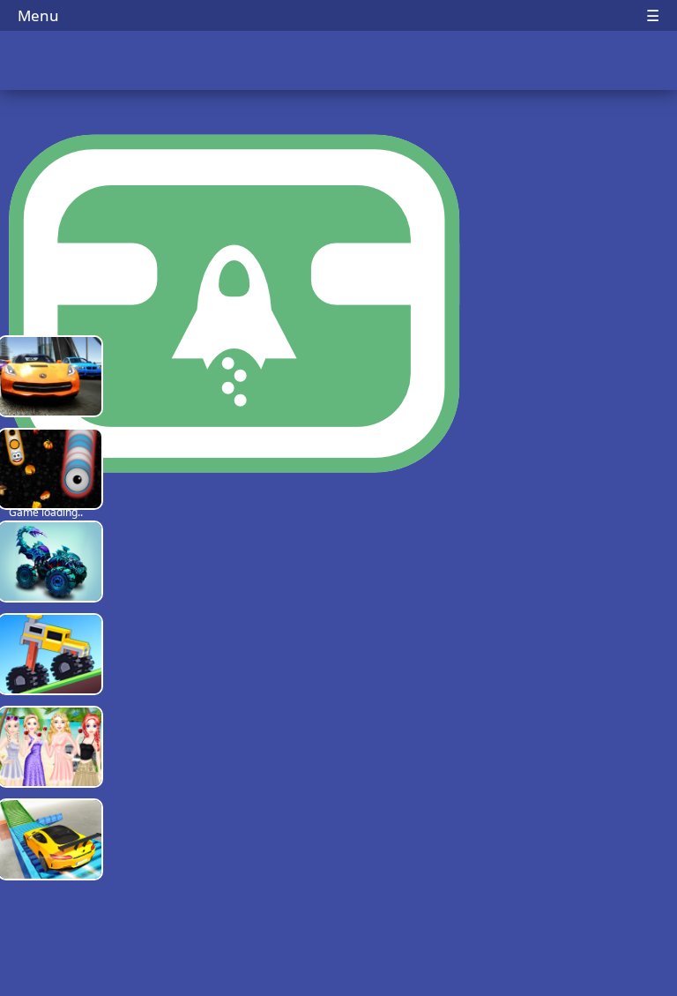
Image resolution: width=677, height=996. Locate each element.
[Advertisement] (189, 608)
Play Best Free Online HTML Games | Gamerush (339, 62)
